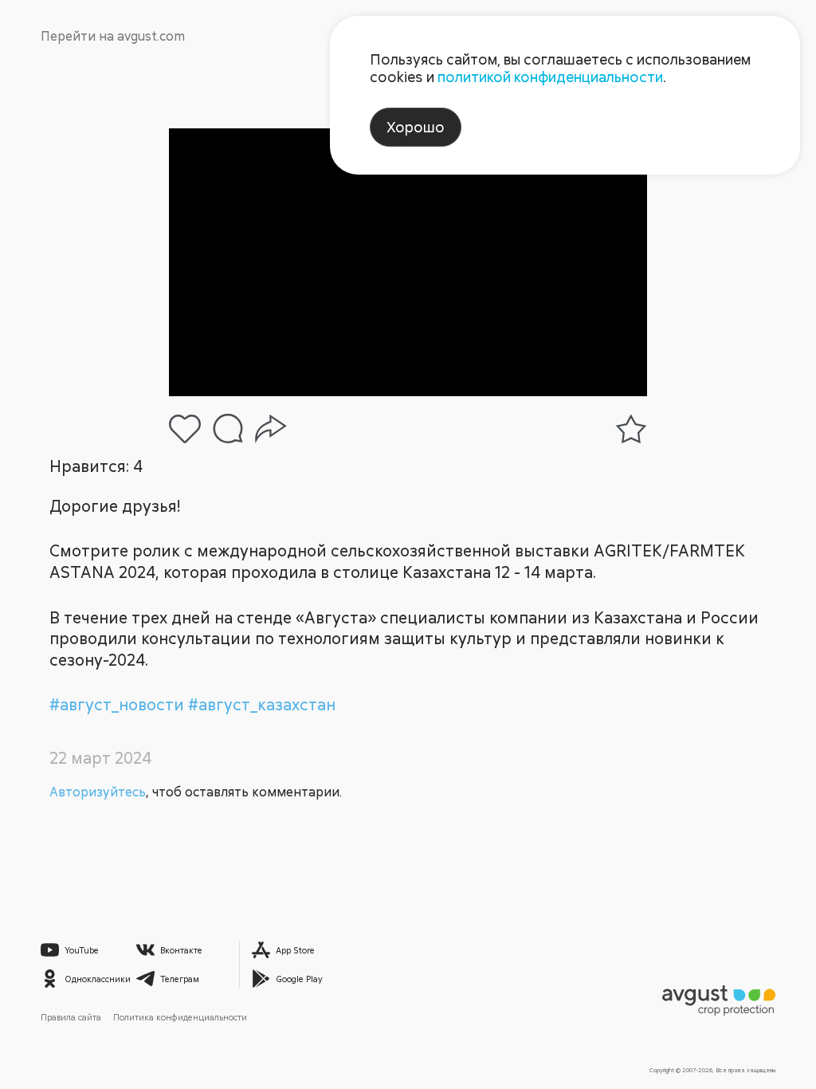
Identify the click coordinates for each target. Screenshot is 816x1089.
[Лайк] (185, 429)
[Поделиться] (271, 429)
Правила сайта (71, 1017)
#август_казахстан (261, 704)
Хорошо (415, 127)
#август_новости (118, 704)
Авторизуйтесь (97, 792)
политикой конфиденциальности (550, 76)
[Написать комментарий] (228, 428)
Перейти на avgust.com (113, 36)
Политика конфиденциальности (180, 1017)
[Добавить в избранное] (631, 429)
